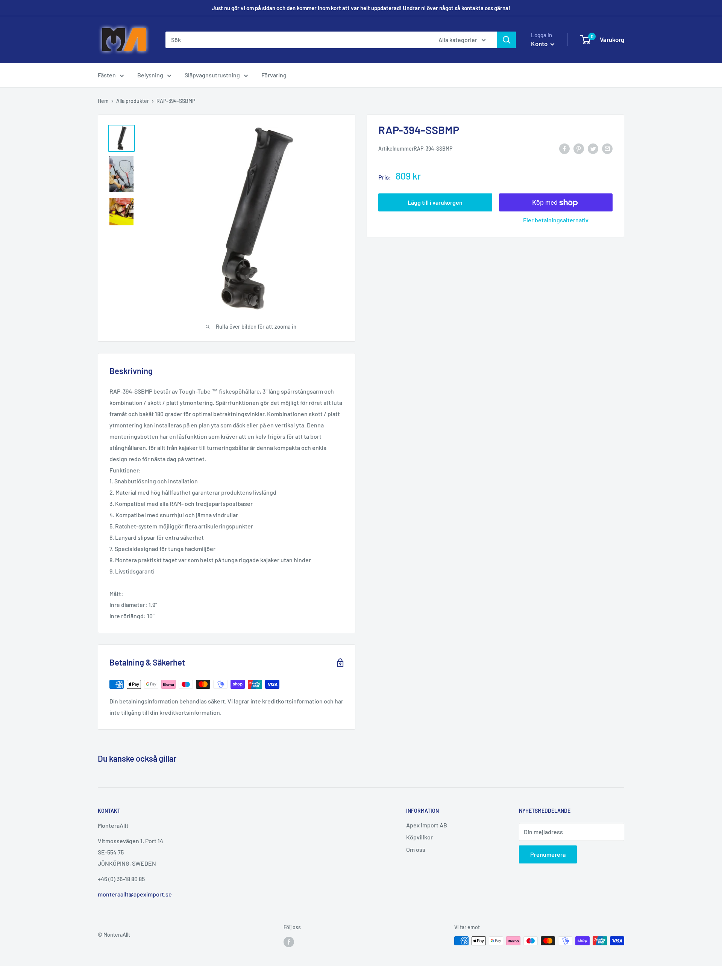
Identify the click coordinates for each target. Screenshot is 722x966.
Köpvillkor (419, 837)
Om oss (415, 849)
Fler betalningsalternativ (556, 220)
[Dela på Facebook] (564, 148)
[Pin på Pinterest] (578, 148)
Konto (540, 43)
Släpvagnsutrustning (212, 74)
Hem (103, 101)
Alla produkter (132, 101)
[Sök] (506, 40)
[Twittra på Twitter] (593, 148)
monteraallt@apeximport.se (135, 894)
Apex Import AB (426, 825)
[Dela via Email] (607, 148)
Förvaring (274, 74)
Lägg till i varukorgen (435, 202)
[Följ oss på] (289, 941)
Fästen (107, 74)
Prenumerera (548, 854)
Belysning (150, 74)
